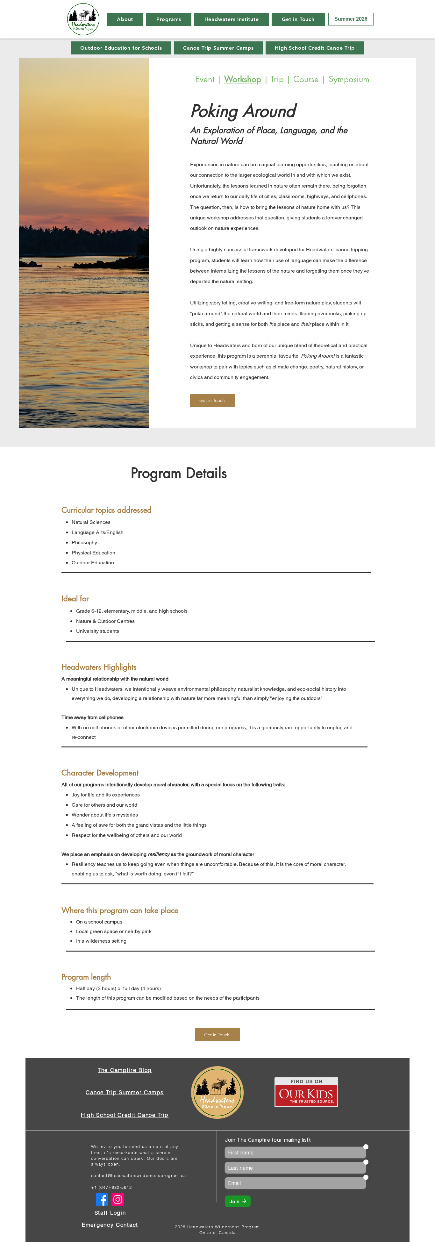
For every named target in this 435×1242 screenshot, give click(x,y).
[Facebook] (102, 1199)
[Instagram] (117, 1199)
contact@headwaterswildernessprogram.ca (138, 1175)
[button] (125, 19)
